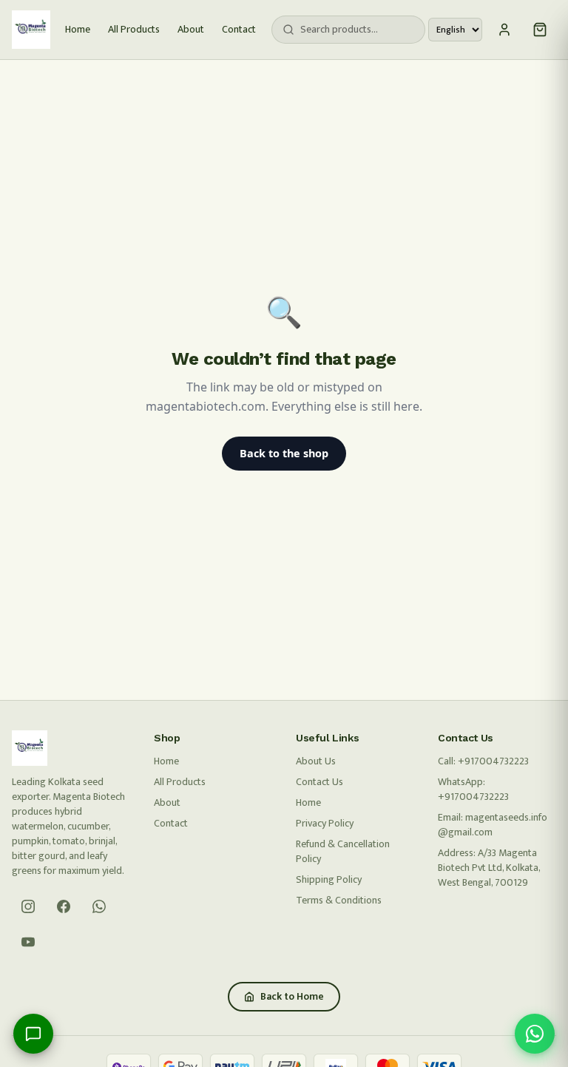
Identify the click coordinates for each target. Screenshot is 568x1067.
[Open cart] (540, 29)
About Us (316, 761)
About (191, 29)
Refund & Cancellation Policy (343, 851)
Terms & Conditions (339, 900)
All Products (134, 29)
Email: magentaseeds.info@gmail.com (492, 825)
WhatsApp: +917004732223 (473, 789)
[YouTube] (28, 942)
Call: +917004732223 (483, 761)
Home (77, 29)
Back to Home (292, 996)
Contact (239, 29)
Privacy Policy (325, 823)
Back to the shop (284, 453)
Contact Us (319, 781)
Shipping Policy (329, 879)
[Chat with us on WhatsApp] (535, 1034)
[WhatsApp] (99, 906)
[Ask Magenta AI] (33, 1034)
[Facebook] (63, 906)
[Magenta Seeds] (31, 29)
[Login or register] (504, 29)
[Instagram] (28, 906)
